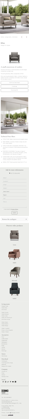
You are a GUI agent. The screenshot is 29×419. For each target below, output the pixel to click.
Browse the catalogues (9, 219)
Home (2, 37)
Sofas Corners (5, 312)
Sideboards (4, 340)
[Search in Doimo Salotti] (23, 3)
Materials (4, 364)
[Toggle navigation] (26, 3)
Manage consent (15, 412)
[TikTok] (8, 381)
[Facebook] (3, 381)
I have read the (11, 209)
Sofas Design (5, 325)
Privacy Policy (14, 209)
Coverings (14, 86)
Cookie (8, 412)
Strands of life (5, 376)
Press (3, 373)
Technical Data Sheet (14, 82)
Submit (14, 212)
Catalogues (4, 361)
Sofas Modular (5, 314)
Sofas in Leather (5, 328)
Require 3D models (6, 366)
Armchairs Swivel (6, 319)
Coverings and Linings (7, 362)
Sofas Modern (5, 323)
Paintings (4, 350)
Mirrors (3, 349)
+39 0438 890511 (8, 397)
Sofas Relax (4, 307)
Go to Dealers (15, 173)
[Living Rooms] (5, 392)
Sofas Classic (5, 322)
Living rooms (8, 37)
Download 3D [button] (14, 90)
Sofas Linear (5, 316)
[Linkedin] (15, 381)
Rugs (3, 345)
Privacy (3, 412)
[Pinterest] (10, 381)
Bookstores (4, 344)
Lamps (3, 347)
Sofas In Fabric (5, 332)
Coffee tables (5, 338)
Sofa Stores (4, 356)
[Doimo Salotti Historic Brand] (19, 3)
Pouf (3, 337)
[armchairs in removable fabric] (14, 115)
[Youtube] (12, 381)
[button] (21, 37)
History (3, 374)
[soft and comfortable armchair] (14, 56)
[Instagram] (5, 381)
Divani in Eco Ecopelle (7, 330)
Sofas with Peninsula (7, 317)
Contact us (4, 371)
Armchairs (14, 37)
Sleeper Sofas (5, 306)
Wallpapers (4, 342)
